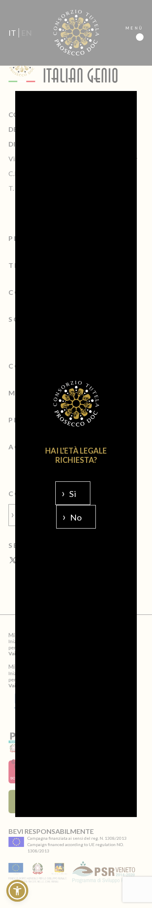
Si (72, 494)
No (76, 517)
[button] (17, 891)
